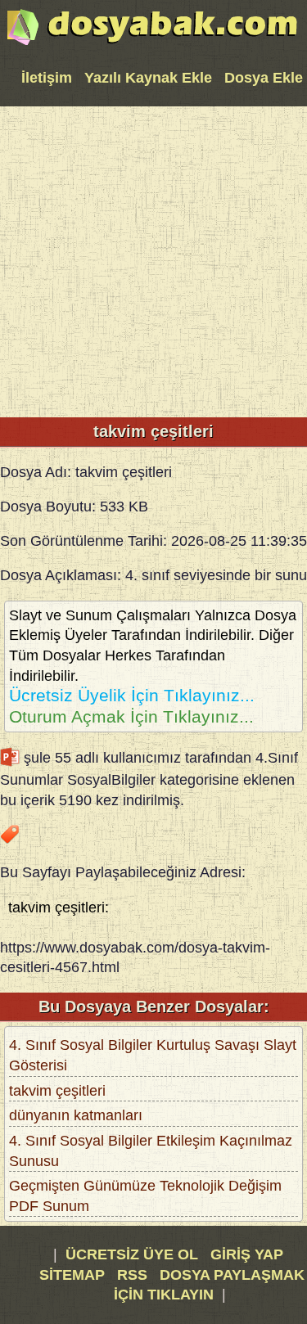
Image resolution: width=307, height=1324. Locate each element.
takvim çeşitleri (57, 1091)
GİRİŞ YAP (246, 1254)
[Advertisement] (153, 259)
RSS (134, 1275)
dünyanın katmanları (75, 1115)
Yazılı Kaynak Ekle (148, 78)
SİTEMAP (74, 1275)
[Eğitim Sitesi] (152, 43)
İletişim (46, 78)
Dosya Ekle (263, 78)
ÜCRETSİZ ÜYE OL (131, 1254)
